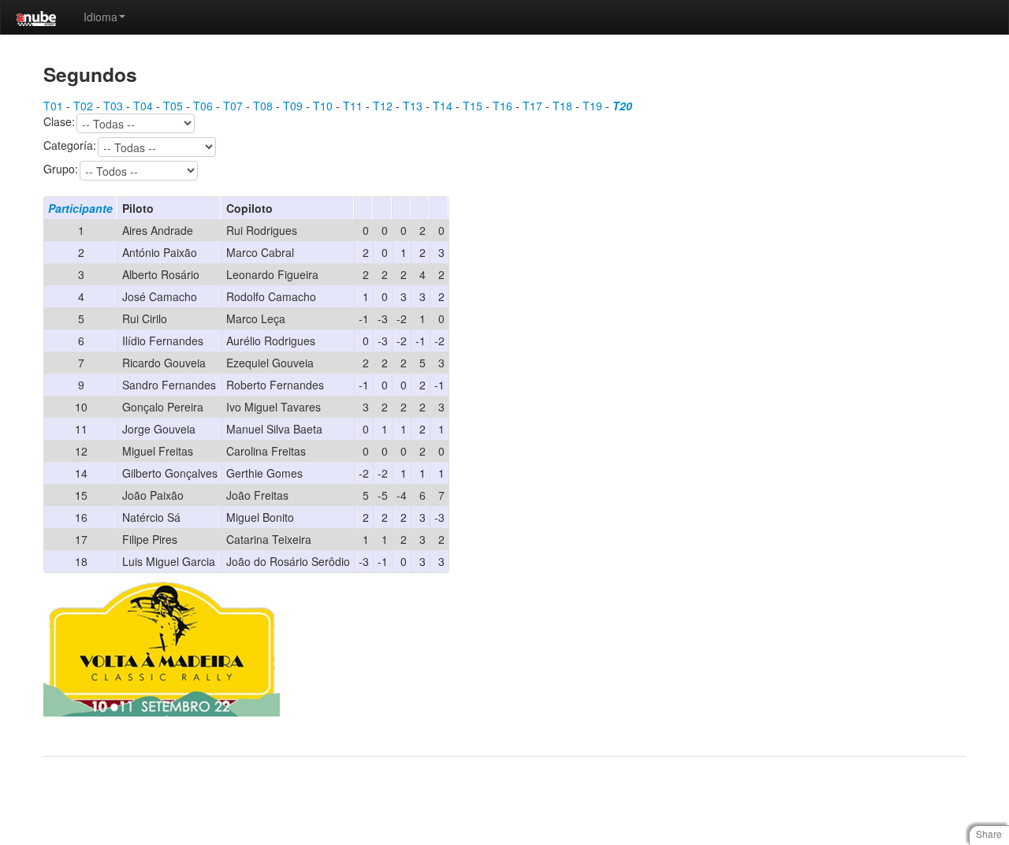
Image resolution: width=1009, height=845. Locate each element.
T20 (622, 106)
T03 (113, 106)
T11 (353, 106)
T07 (233, 106)
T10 (323, 106)
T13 (413, 106)
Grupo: (60, 169)
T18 (562, 106)
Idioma (100, 16)
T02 (83, 106)
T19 (592, 106)
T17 (532, 106)
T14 (442, 106)
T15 (472, 106)
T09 (293, 106)
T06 (203, 106)
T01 (53, 106)
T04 (143, 106)
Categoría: (69, 146)
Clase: (59, 122)
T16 (502, 106)
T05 (173, 106)
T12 (383, 106)
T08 (263, 106)
